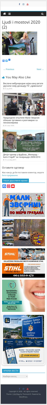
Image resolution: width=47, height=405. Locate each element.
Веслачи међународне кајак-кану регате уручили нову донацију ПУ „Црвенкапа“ (23, 84)
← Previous (8, 69)
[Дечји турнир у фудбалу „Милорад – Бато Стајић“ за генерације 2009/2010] (23, 131)
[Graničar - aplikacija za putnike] (23, 339)
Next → (40, 69)
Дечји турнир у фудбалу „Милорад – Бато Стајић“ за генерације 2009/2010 (21, 155)
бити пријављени (10, 175)
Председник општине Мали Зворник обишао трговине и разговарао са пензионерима (21, 120)
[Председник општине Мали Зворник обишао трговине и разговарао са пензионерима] (23, 94)
